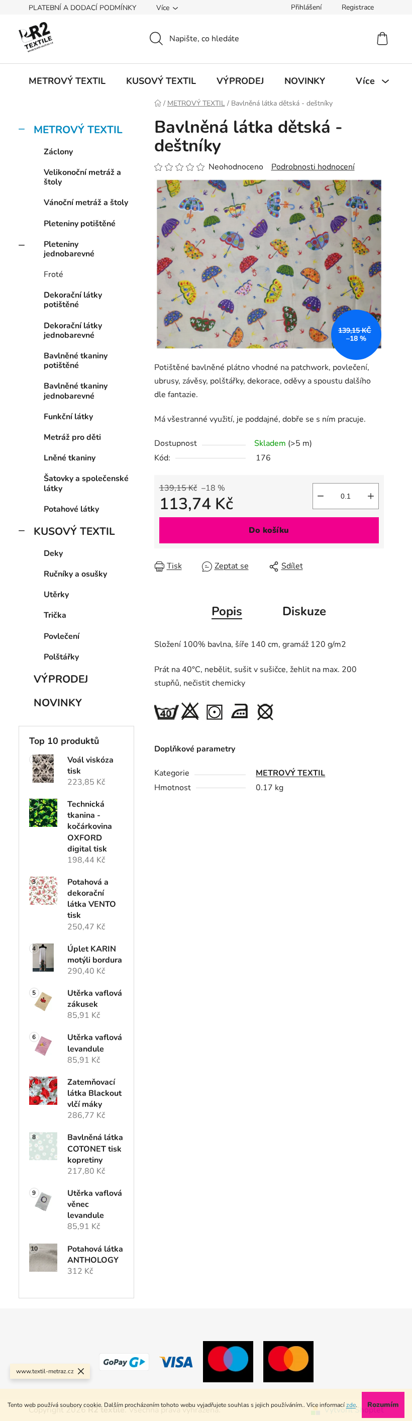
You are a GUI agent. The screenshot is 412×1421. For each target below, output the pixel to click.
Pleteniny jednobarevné (69, 249)
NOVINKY (58, 703)
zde (351, 1405)
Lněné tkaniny (69, 457)
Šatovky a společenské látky (86, 483)
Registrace (358, 7)
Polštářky (61, 656)
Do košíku (269, 530)
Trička (55, 615)
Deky (53, 553)
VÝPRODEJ (61, 679)
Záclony (58, 151)
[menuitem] (67, 81)
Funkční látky (68, 416)
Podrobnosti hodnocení (313, 166)
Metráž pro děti (72, 437)
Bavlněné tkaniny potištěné (76, 360)
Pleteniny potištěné (80, 223)
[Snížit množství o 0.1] (320, 496)
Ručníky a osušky (75, 574)
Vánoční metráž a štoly (86, 202)
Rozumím (383, 1404)
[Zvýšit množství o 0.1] (370, 496)
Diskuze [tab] (304, 611)
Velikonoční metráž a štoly (82, 177)
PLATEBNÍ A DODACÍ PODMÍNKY (82, 8)
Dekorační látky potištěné (73, 300)
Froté (53, 274)
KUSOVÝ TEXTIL (74, 531)
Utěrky (56, 594)
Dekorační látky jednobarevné (73, 330)
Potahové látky (71, 509)
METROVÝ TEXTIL (78, 130)
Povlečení (61, 636)
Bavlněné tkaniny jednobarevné (76, 391)
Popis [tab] (227, 611)
